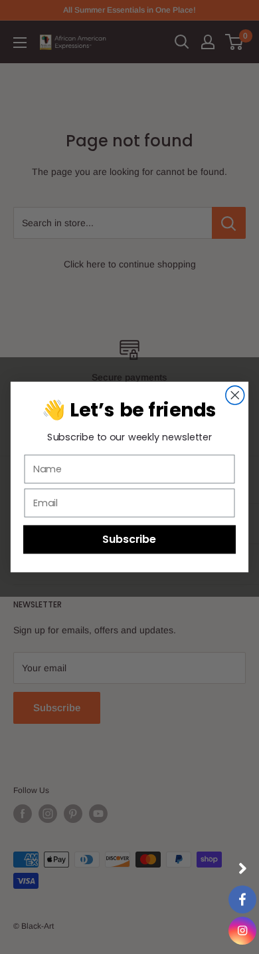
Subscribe (129, 539)
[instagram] (242, 931)
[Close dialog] (235, 395)
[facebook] (242, 899)
